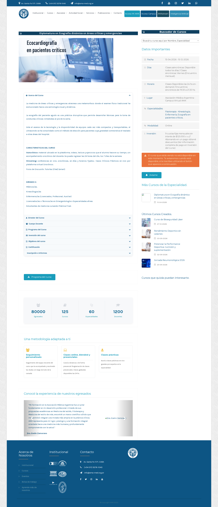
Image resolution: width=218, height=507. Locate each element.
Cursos (50, 13)
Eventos (25, 476)
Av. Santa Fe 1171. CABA (31, 3)
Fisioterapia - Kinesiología (177, 111)
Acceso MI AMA (132, 14)
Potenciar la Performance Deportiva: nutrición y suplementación (167, 247)
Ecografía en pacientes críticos (177, 116)
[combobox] (170, 40)
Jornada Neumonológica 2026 (169, 260)
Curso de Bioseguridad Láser (168, 219)
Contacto (118, 13)
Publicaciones (104, 13)
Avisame (153, 175)
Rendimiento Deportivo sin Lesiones (167, 232)
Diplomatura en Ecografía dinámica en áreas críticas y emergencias (171, 196)
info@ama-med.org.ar (83, 3)
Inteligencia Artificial (179, 14)
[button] (32, 418)
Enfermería (171, 114)
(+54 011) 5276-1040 (57, 3)
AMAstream (163, 14)
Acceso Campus (148, 14)
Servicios (90, 13)
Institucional (38, 13)
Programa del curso (41, 277)
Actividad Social (76, 13)
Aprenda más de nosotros (29, 488)
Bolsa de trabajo (29, 482)
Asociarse (61, 13)
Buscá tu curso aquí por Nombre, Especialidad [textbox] (166, 41)
